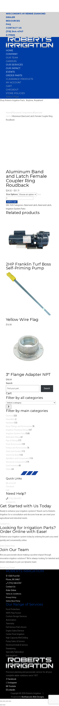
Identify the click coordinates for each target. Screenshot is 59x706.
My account (13, 82)
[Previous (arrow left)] (1, 704)
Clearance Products (19, 79)
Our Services (14, 64)
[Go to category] (8, 407)
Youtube (12, 686)
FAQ (8, 24)
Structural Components (23, 112)
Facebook (11, 679)
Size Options (12, 194)
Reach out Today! (7, 567)
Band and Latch (30, 205)
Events (10, 72)
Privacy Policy (11, 597)
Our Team (12, 57)
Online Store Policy (13, 601)
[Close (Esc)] (10, 701)
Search (9, 383)
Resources (13, 20)
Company (12, 54)
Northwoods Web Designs (33, 697)
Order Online (11, 590)
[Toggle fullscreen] (4, 701)
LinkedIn (11, 690)
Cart (9, 86)
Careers (11, 61)
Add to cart (11, 202)
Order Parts (14, 75)
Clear (39, 194)
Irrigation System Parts (15, 209)
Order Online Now (7, 546)
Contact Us (14, 28)
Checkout (12, 89)
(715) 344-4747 (14, 31)
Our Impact (13, 68)
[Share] (7, 701)
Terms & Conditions (13, 594)
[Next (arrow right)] (4, 704)
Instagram (12, 682)
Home (9, 50)
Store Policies (15, 93)
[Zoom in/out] (1, 701)
